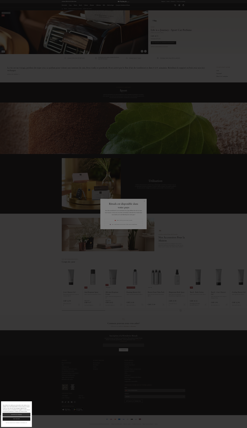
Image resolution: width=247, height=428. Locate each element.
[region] (16, 414)
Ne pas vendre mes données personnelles (16, 422)
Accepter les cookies (16, 414)
